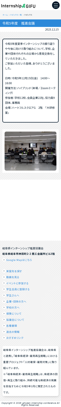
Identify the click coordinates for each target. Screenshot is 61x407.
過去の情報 (12, 332)
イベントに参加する (17, 283)
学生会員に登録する (18, 289)
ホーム (5, 14)
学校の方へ (12, 307)
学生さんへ (12, 295)
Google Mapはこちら (19, 260)
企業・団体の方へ (16, 301)
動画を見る (12, 277)
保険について (14, 313)
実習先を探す (14, 271)
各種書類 (11, 325)
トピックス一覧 (16, 14)
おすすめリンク (14, 338)
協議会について (15, 319)
